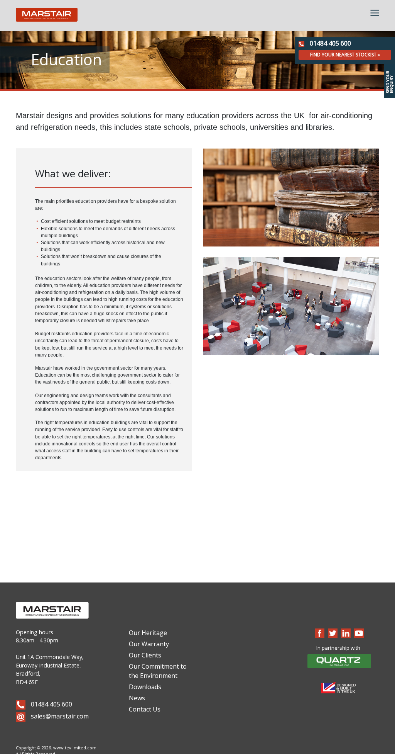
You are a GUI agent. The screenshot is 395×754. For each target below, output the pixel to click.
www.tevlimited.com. (75, 748)
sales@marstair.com (59, 716)
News (137, 698)
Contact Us (144, 709)
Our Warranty (149, 644)
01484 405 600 (329, 43)
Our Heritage (148, 632)
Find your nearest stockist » (345, 54)
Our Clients (145, 655)
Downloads (145, 687)
